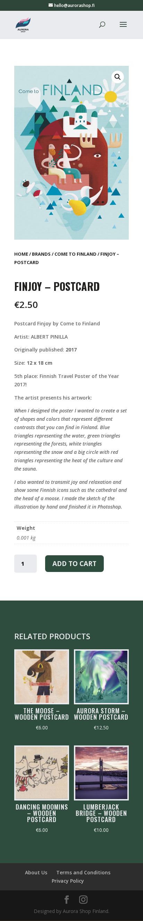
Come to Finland (75, 254)
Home (21, 254)
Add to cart (74, 563)
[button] (117, 77)
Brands (41, 254)
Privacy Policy (68, 880)
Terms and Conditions (83, 872)
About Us (36, 872)
